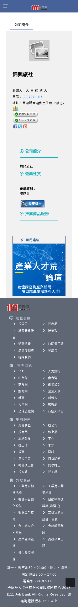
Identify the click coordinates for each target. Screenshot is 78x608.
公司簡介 (22, 25)
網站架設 (24, 438)
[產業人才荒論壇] (39, 269)
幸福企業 (24, 458)
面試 (51, 452)
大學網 (23, 404)
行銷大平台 (56, 411)
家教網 (52, 404)
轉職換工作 (26, 465)
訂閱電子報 (56, 344)
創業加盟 (54, 384)
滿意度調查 (26, 350)
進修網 (23, 391)
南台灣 (52, 378)
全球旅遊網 (26, 411)
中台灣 (23, 378)
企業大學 (54, 391)
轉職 (21, 398)
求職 (21, 452)
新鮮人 (52, 398)
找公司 (23, 324)
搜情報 (52, 330)
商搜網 (23, 384)
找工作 (23, 445)
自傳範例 (54, 458)
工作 (51, 438)
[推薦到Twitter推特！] (20, 126)
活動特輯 (24, 344)
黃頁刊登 (24, 425)
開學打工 (54, 465)
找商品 (52, 324)
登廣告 (52, 350)
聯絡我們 (24, 357)
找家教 (23, 472)
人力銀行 (54, 371)
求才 (51, 445)
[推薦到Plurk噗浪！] (25, 126)
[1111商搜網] (39, 7)
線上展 (52, 432)
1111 (21, 371)
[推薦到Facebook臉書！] (15, 126)
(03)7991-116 (32, 96)
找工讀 (52, 472)
